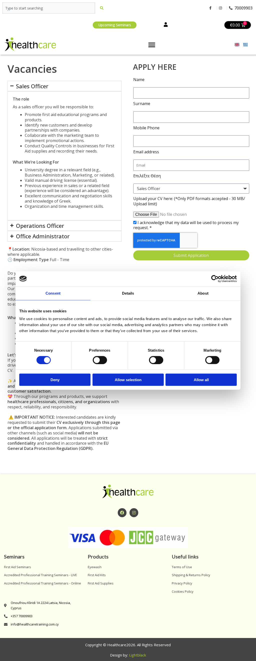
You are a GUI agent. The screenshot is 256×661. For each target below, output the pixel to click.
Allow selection (128, 380)
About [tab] (203, 293)
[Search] (103, 8)
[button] (152, 45)
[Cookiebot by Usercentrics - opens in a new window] (215, 278)
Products (98, 556)
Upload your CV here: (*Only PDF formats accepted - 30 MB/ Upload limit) (189, 201)
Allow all (201, 380)
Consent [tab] (53, 293)
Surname (141, 103)
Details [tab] (128, 293)
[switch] (100, 360)
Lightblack (137, 654)
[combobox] (48, 8)
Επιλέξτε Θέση (147, 176)
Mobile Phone (146, 128)
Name (138, 79)
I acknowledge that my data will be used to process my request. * (186, 225)
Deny (55, 380)
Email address (146, 152)
